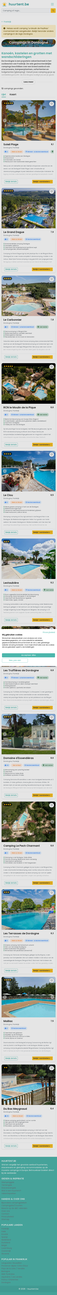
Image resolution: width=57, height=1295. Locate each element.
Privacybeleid (49, 632)
